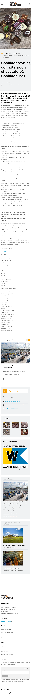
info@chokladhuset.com (12, 408)
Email (3, 670)
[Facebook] (1, 690)
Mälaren (3, 637)
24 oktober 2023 (8, 379)
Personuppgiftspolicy (7, 654)
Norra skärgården (6, 629)
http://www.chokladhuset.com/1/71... (15, 405)
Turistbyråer (4, 651)
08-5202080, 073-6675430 (12, 402)
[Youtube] (8, 690)
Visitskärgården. (9, 693)
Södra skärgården (6, 635)
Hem (2, 53)
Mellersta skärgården (7, 632)
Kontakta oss (4, 649)
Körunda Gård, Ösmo (9, 547)
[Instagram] (4, 690)
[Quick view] (25, 361)
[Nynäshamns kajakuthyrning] (13, 558)
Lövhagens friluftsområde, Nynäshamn (13, 570)
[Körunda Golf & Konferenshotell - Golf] (13, 535)
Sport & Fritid (16, 53)
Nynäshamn (6, 471)
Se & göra (8, 53)
